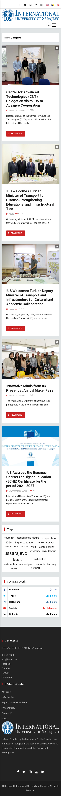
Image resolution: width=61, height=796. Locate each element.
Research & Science (17, 111)
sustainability (46, 546)
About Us (6, 692)
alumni (24, 546)
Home (7, 38)
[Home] (30, 15)
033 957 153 (8, 655)
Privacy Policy (8, 708)
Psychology (34, 551)
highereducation (24, 542)
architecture (40, 559)
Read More (16, 133)
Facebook (6, 664)
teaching (51, 564)
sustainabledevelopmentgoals (18, 564)
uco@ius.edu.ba (9, 659)
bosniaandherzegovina (28, 537)
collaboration (11, 546)
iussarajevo (15, 553)
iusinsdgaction (49, 551)
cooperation (48, 538)
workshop (36, 568)
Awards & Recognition (18, 491)
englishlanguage (46, 542)
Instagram (7, 677)
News (4, 718)
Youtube (6, 668)
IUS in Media (8, 697)
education (9, 537)
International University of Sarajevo (31, 786)
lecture (17, 560)
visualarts (40, 564)
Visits (11, 214)
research (16, 568)
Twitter (5, 672)
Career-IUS (7, 713)
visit (33, 546)
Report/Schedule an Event (15, 702)
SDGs (8, 542)
